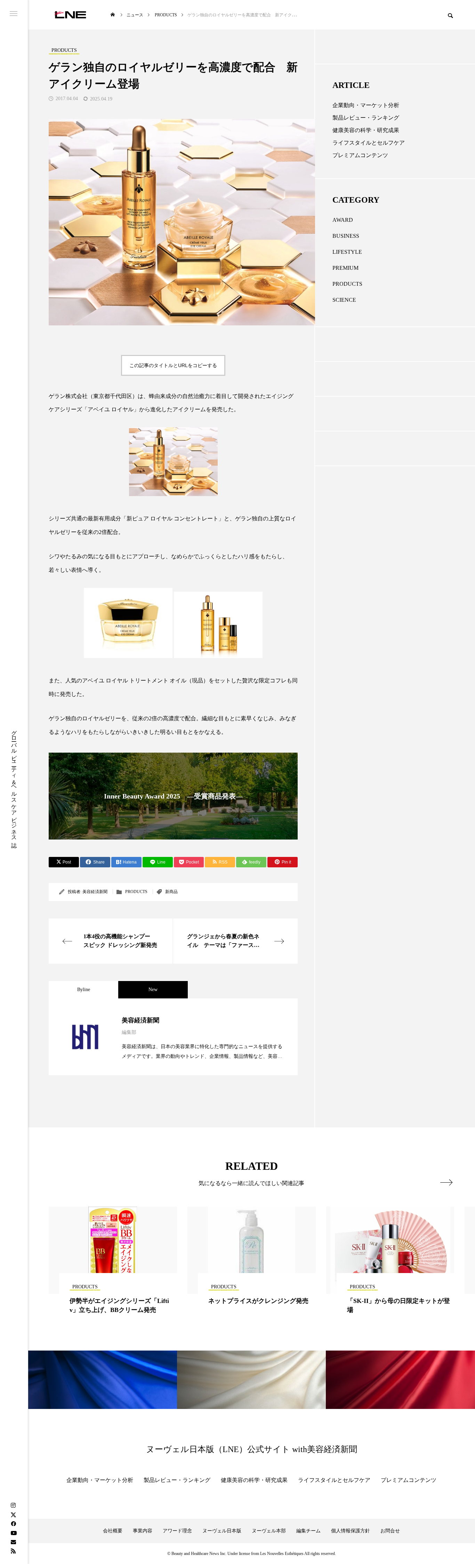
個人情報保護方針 (350, 1530)
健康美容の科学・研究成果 (365, 130)
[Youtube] (13, 1532)
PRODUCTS (136, 891)
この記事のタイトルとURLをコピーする (173, 365)
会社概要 (112, 1530)
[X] (13, 1514)
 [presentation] (446, 1182)
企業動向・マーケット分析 (365, 105)
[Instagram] (13, 1505)
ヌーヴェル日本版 (221, 1530)
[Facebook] (13, 1523)
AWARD (342, 220)
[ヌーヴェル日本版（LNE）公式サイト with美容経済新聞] (70, 15)
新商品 (171, 891)
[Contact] (13, 1542)
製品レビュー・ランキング (365, 118)
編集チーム (308, 1530)
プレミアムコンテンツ (360, 155)
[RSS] (13, 1551)
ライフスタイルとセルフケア (368, 143)
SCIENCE (344, 300)
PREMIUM (345, 268)
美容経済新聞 (94, 891)
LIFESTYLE (347, 252)
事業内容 (142, 1530)
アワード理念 (177, 1530)
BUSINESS (345, 236)
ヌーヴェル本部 (269, 1530)
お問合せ (390, 1530)
